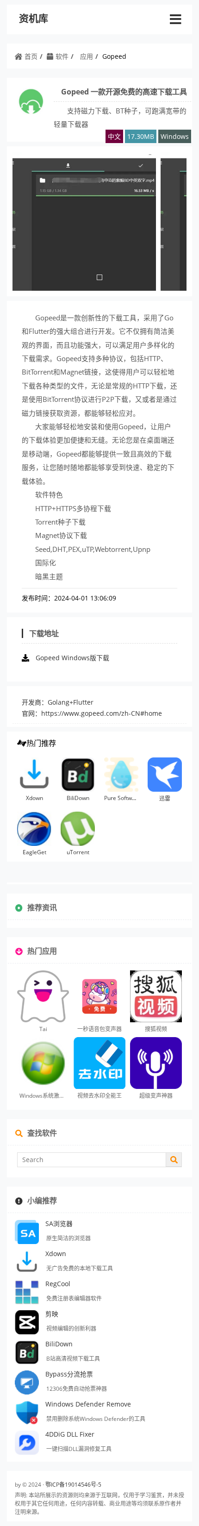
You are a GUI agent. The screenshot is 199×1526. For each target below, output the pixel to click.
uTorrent (78, 852)
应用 (86, 56)
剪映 (51, 1313)
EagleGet (34, 852)
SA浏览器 (59, 1223)
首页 (31, 56)
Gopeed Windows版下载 (72, 657)
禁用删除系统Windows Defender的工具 (95, 1419)
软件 (62, 56)
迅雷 (164, 798)
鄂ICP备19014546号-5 (73, 1484)
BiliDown (78, 798)
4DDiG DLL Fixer (69, 1434)
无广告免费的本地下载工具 (79, 1268)
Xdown (34, 798)
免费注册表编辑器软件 (74, 1298)
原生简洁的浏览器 (68, 1238)
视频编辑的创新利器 (71, 1328)
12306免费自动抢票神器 (76, 1389)
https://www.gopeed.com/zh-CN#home (101, 713)
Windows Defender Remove (88, 1404)
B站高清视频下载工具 (73, 1359)
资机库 (33, 18)
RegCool (57, 1283)
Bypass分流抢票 (69, 1374)
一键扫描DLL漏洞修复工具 (79, 1449)
